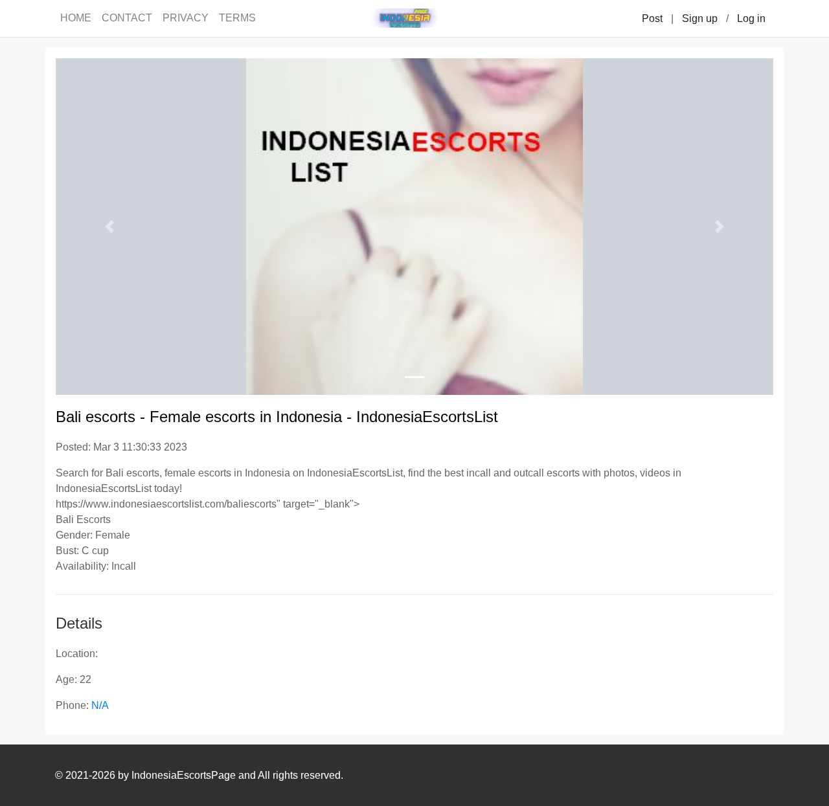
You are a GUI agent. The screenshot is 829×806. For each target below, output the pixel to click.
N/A (100, 705)
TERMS (237, 17)
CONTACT (127, 17)
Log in (751, 18)
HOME (75, 17)
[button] (109, 226)
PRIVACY (186, 17)
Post (652, 18)
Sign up (700, 18)
